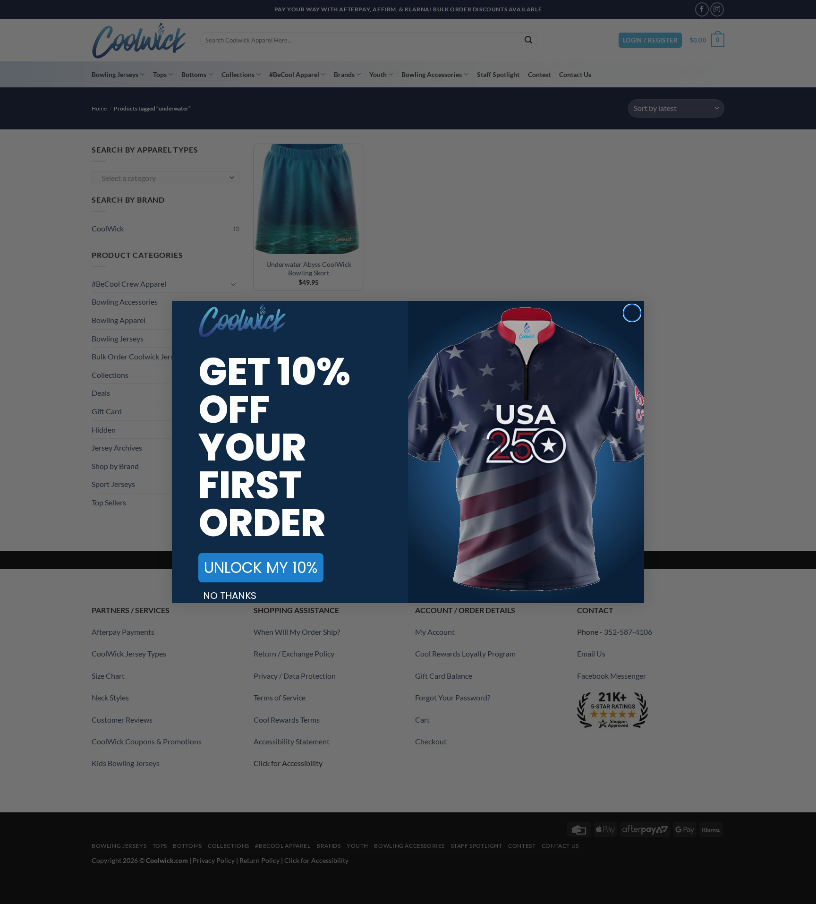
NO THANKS (229, 595)
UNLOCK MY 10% (261, 567)
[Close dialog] (632, 313)
